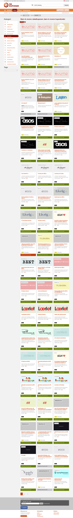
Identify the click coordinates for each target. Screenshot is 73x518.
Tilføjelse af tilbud (56, 512)
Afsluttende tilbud (9, 29)
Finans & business (10, 38)
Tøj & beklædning (10, 59)
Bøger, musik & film (10, 33)
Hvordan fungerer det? (65, 12)
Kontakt (38, 512)
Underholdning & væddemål (11, 64)
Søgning (66, 5)
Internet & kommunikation (11, 47)
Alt (7, 22)
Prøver (20, 10)
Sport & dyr (9, 54)
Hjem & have (9, 45)
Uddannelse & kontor (10, 61)
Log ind (67, 10)
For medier (38, 515)
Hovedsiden (6, 12)
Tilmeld (41, 503)
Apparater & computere (10, 31)
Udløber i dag (9, 26)
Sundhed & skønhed (10, 57)
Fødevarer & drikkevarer (11, 40)
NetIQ (29, 512)
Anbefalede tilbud (10, 24)
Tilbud (14, 10)
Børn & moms (9, 36)
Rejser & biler (9, 50)
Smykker (8, 52)
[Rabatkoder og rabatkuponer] (11, 7)
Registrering (60, 10)
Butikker (9, 10)
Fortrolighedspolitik (47, 503)
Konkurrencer (26, 10)
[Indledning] (4, 10)
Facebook (24, 507)
